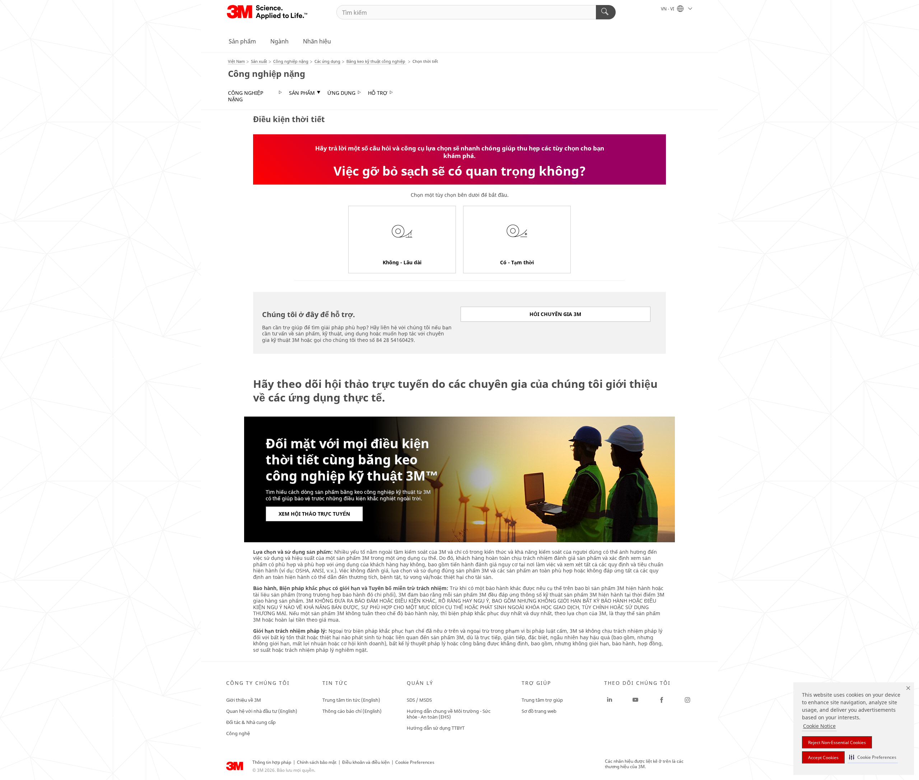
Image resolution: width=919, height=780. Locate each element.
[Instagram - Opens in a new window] (687, 700)
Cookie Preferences (414, 762)
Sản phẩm (242, 41)
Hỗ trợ (377, 93)
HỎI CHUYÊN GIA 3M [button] (555, 314)
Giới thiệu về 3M (243, 700)
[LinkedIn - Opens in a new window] (609, 700)
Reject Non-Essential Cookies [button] (837, 742)
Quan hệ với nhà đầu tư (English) (261, 711)
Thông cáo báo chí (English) (352, 711)
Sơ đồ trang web (539, 711)
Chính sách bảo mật (316, 762)
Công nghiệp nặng (245, 96)
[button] (873, 757)
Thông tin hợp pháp (271, 762)
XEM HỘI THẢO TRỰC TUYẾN (314, 513)
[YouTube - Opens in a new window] (635, 700)
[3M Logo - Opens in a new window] (267, 12)
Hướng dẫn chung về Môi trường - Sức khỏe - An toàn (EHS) (448, 714)
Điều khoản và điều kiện (365, 762)
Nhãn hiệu (317, 41)
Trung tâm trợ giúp (542, 700)
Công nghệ (238, 733)
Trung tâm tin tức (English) (351, 700)
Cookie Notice (819, 726)
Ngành (279, 41)
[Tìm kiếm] (606, 12)
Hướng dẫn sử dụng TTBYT (436, 728)
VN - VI (668, 9)
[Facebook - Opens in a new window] (661, 700)
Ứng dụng (341, 93)
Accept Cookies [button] (823, 758)
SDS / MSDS (419, 700)
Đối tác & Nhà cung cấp (251, 722)
